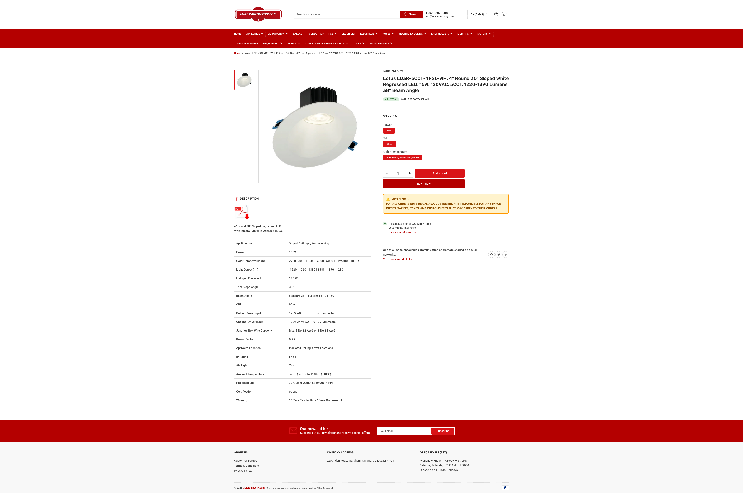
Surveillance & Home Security (325, 43)
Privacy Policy (243, 471)
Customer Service (245, 460)
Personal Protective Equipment (258, 43)
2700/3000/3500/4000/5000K (403, 157)
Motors (482, 33)
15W (389, 130)
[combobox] (359, 14)
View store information (402, 232)
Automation (276, 33)
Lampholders (440, 33)
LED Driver (348, 33)
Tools (357, 43)
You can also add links (397, 259)
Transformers (379, 43)
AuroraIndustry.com (254, 487)
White (390, 144)
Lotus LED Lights (393, 71)
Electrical (367, 33)
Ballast (298, 33)
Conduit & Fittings (321, 33)
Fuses (386, 33)
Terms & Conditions (247, 465)
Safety (292, 43)
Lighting (463, 33)
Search (413, 14)
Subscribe (443, 431)
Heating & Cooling (411, 33)
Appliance (253, 33)
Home (237, 33)
